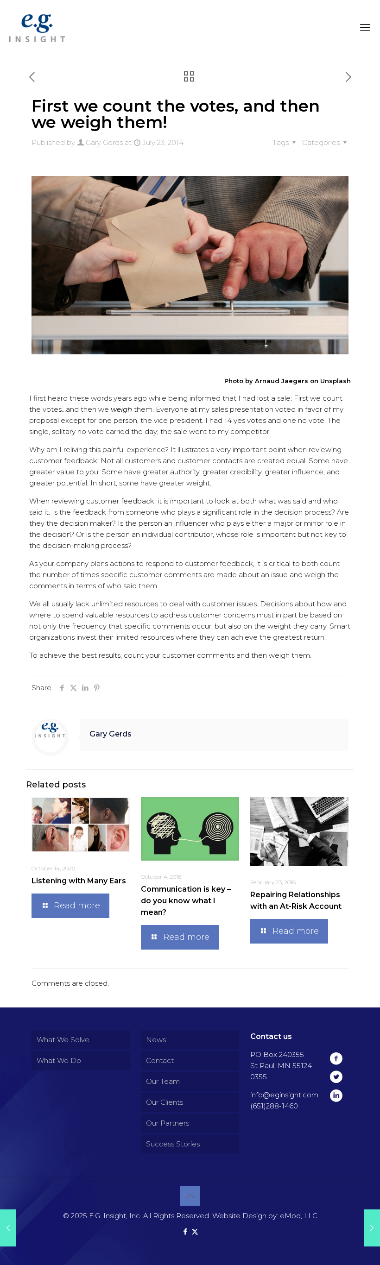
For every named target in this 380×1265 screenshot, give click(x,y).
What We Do (59, 1060)
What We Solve (63, 1039)
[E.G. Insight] (37, 28)
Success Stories (173, 1143)
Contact (160, 1060)
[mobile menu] (365, 28)
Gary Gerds (104, 142)
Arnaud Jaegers (281, 380)
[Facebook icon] (185, 1231)
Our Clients (164, 1102)
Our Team (163, 1081)
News (156, 1039)
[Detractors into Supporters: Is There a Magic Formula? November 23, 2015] (372, 1227)
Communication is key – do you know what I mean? (186, 901)
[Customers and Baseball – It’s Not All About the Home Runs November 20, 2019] (8, 1227)
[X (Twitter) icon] (194, 1231)
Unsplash (335, 380)
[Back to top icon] (190, 1196)
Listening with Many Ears (79, 880)
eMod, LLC (298, 1215)
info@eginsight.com (284, 1094)
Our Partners (167, 1123)
